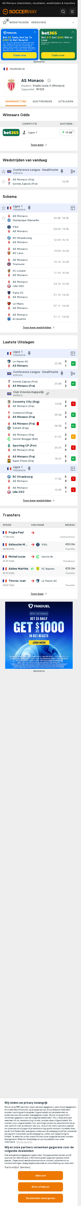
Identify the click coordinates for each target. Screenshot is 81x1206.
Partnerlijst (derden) (17, 1167)
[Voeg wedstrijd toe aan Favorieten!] (3, 181)
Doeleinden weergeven (40, 1198)
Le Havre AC (49, 581)
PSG (44, 544)
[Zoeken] (63, 11)
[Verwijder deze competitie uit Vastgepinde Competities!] (61, 171)
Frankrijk (17, 69)
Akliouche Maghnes (22, 544)
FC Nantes (48, 569)
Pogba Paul (16, 532)
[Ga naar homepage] (23, 11)
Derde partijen (24, 1142)
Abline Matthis (18, 569)
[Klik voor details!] (39, 181)
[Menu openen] (72, 11)
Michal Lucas (17, 556)
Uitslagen (65, 101)
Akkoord (40, 1175)
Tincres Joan (17, 581)
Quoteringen (42, 101)
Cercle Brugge (50, 556)
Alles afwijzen (41, 1186)
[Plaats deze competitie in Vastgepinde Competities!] (47, 393)
